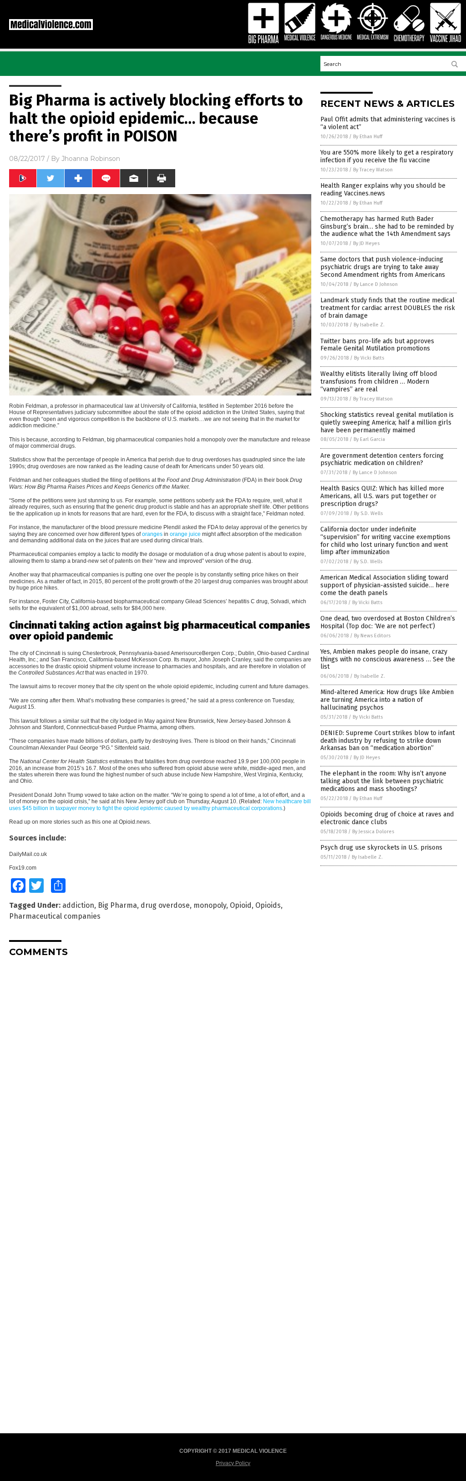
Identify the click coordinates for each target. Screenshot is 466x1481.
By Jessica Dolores (373, 832)
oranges (152, 534)
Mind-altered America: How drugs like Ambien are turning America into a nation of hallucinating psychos (387, 699)
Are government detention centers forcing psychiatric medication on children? (382, 459)
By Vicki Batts (369, 358)
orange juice (185, 534)
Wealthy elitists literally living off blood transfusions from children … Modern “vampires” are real (378, 381)
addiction (78, 905)
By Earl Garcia (369, 439)
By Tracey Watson (373, 170)
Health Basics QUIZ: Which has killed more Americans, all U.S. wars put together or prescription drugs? (382, 496)
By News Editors (372, 636)
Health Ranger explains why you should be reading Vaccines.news (383, 189)
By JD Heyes (366, 243)
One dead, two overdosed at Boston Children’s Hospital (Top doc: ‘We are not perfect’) (387, 622)
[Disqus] (160, 1077)
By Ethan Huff (367, 137)
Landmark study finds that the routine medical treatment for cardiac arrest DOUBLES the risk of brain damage (387, 308)
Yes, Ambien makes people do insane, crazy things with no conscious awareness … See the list (387, 659)
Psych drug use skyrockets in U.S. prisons (381, 847)
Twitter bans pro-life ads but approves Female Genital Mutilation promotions (377, 345)
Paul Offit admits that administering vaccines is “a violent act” (388, 123)
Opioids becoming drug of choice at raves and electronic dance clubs (387, 818)
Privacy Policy (233, 1463)
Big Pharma (117, 905)
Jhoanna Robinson (90, 159)
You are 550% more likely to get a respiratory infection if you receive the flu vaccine (386, 156)
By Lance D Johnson (376, 284)
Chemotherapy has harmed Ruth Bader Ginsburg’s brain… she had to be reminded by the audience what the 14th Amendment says (387, 226)
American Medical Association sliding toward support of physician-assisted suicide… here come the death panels (384, 585)
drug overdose (165, 905)
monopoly (209, 905)
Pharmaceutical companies (55, 916)
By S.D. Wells (368, 513)
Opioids (268, 905)
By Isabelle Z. (369, 325)
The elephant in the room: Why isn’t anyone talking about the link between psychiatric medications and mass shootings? (383, 781)
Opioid (241, 905)
